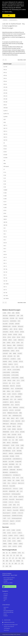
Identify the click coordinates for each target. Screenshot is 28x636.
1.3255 (20, 488)
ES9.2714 (17, 404)
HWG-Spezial (6, 423)
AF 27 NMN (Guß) (6, 450)
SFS (4, 563)
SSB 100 (5, 222)
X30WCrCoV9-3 (6, 367)
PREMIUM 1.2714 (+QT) (12, 413)
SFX (13, 480)
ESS (16, 318)
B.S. (23, 552)
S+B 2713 (14, 394)
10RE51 (4, 448)
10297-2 (5, 546)
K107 (19, 321)
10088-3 (5, 543)
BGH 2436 (5, 315)
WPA (18, 356)
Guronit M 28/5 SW (7, 458)
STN (22, 563)
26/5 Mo (10, 448)
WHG (4, 396)
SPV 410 (5, 96)
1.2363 (9, 429)
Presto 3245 (12, 485)
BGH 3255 (5, 491)
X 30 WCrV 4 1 (20, 345)
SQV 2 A (5, 131)
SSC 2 (5, 234)
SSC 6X (5, 254)
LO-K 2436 (11, 323)
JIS (6, 552)
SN (9, 563)
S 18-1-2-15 (12, 523)
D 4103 (19, 546)
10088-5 (10, 543)
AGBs (5, 609)
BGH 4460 (19, 450)
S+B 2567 (20, 353)
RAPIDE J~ (22, 510)
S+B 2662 (15, 361)
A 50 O (12, 421)
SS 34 (5, 175)
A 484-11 (5, 538)
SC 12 (13, 383)
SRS (4, 160)
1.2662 (18, 358)
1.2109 (22, 380)
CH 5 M (12, 431)
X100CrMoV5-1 (6, 445)
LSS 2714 (11, 410)
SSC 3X (5, 242)
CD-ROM (5, 581)
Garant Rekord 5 (6, 494)
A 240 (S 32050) (6, 372)
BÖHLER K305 (6, 431)
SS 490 (5, 198)
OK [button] (9, 15)
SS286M (5, 190)
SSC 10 (5, 257)
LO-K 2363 (14, 434)
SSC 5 (5, 248)
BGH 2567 (21, 348)
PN (22, 560)
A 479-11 (16, 535)
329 (14, 448)
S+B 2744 (9, 426)
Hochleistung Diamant (16, 518)
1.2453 (4, 480)
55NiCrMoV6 (5, 385)
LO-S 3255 (5, 499)
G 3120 (8, 532)
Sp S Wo (5, 66)
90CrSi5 (9, 380)
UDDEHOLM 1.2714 (17, 415)
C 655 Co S (14, 483)
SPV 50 (5, 84)
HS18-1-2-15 (5, 521)
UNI (10, 566)
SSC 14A (5, 278)
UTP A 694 (10, 356)
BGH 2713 (12, 385)
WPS (8, 396)
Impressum (6, 607)
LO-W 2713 (17, 391)
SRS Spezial (6, 166)
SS (4, 169)
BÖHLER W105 (6, 350)
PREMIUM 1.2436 (6, 326)
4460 (22, 448)
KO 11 (4, 510)
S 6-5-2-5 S (15, 488)
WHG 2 (12, 418)
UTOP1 (18, 342)
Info (4, 600)
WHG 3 (14, 426)
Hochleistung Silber (16, 494)
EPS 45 (17, 350)
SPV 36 (5, 75)
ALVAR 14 (20, 399)
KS (9, 552)
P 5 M (4, 437)
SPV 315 (5, 90)
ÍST (10, 558)
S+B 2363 (5, 440)
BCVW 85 (5, 361)
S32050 (21, 377)
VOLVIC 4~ (10, 364)
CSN (7, 555)
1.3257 (4, 518)
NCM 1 (4, 394)
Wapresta (9, 345)
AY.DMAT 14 (5, 402)
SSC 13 (5, 266)
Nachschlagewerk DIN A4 (9, 577)
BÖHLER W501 (6, 388)
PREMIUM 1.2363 (11, 437)
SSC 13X (5, 272)
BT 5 (18, 504)
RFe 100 (21, 367)
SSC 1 (5, 228)
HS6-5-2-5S (5, 485)
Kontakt (5, 614)
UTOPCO (5, 364)
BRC (18, 491)
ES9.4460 (12, 456)
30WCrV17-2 (10, 348)
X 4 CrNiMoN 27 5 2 (7, 475)
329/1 (18, 448)
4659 (18, 538)
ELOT (17, 555)
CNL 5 (12, 404)
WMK (14, 345)
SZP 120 (21, 361)
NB (3, 560)
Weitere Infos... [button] (8, 11)
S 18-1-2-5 (11, 502)
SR (4, 143)
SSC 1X (5, 231)
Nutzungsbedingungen (8, 610)
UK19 (11, 329)
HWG (4, 391)
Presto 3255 (11, 499)
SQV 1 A (5, 125)
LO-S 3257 (18, 521)
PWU (4, 426)
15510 (9, 546)
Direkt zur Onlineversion (10, 586)
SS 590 (5, 207)
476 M (9, 313)
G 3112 (13, 538)
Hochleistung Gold (7, 507)
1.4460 (22, 445)
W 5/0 (4, 345)
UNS (9, 538)
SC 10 (18, 380)
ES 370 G (5, 407)
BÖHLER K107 (12, 315)
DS (14, 555)
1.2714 (12, 396)
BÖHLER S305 (12, 491)
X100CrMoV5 (15, 442)
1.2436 (4, 313)
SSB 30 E (5, 216)
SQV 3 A (5, 137)
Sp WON (5, 116)
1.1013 (12, 367)
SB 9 (17, 464)
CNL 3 (12, 388)
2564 (4, 342)
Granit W (21, 318)
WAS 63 (8, 442)
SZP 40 (4, 356)
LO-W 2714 (5, 410)
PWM (20, 413)
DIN (4, 552)
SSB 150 (5, 225)
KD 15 (11, 496)
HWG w (8, 391)
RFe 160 (9, 369)
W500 (8, 418)
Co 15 (9, 518)
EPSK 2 (10, 361)
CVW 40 (8, 342)
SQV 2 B (5, 134)
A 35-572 (15, 546)
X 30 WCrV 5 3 (6, 358)
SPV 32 (5, 72)
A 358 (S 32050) (6, 375)
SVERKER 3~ (5, 329)
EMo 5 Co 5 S (21, 483)
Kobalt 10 (9, 510)
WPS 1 (17, 418)
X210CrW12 (5, 331)
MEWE (14, 353)
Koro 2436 (5, 323)
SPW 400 (5, 107)
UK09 (4, 442)
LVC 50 (19, 434)
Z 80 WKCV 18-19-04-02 (17, 515)
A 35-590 (18, 530)
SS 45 (5, 181)
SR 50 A (5, 146)
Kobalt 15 (12, 521)
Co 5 (21, 491)
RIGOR (20, 437)
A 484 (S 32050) (15, 377)
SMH (17, 440)
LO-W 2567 (5, 353)
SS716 (5, 210)
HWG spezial (13, 423)
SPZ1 (5, 119)
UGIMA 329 (5, 469)
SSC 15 (5, 286)
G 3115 (8, 530)
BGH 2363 (19, 429)
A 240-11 (20, 532)
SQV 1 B (5, 128)
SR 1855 (5, 154)
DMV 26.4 (11, 453)
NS (14, 560)
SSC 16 (5, 289)
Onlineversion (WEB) (8, 582)
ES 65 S (4, 434)
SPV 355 (5, 93)
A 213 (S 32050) (16, 369)
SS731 (5, 213)
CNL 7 (23, 421)
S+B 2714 (5, 415)
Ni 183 (9, 394)
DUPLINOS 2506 (18, 453)
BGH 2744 (18, 421)
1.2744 (21, 418)
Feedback (6, 615)
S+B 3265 (14, 513)
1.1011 (4, 369)
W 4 (22, 342)
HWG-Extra (15, 407)
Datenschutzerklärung (8, 612)
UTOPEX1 (20, 394)
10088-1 (19, 541)
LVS (16, 558)
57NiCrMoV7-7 (6, 421)
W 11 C (16, 364)
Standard (5, 504)
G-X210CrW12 (13, 321)
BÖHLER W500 (6, 404)
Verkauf (5, 597)
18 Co (9, 483)
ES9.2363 (22, 431)
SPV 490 (5, 102)
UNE (7, 566)
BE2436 (17, 313)
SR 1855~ (6, 157)
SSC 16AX (6, 295)
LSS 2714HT (17, 410)
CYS (11, 555)
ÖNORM (18, 560)
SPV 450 (5, 99)
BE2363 (14, 429)
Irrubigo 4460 (18, 461)
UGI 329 (4, 467)
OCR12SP (17, 323)
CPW (22, 315)
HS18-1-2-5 (5, 496)
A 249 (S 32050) (15, 372)
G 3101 (14, 541)
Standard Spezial (6, 515)
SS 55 (5, 187)
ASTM (19, 552)
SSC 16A (5, 292)
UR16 (4, 418)
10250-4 (15, 543)
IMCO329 (5, 461)
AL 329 (13, 450)
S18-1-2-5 (17, 502)
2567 (16, 348)
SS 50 (5, 184)
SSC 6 (5, 251)
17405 (4, 532)
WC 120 (15, 329)
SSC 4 (5, 245)
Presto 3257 (5, 523)
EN (21, 555)
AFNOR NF (14, 552)
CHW (18, 315)
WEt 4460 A (19, 469)
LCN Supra (20, 423)
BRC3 (14, 504)
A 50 (15, 399)
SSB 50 (5, 219)
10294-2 (20, 543)
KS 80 (14, 380)
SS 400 (5, 195)
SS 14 (5, 172)
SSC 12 (5, 263)
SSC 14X (5, 281)
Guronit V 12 (5, 321)
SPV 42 (5, 78)
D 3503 (9, 541)
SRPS (16, 563)
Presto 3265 (15, 510)
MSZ (23, 558)
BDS (4, 555)
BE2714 (11, 402)
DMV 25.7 (5, 453)
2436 (13, 313)
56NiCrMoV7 (5, 399)
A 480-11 (22, 535)
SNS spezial (20, 326)
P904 (17, 367)
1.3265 (10, 504)
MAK (10, 353)
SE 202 (4, 541)
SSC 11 (5, 260)
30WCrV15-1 (21, 340)
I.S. (7, 558)
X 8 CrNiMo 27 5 (16, 475)
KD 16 (21, 507)
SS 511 (5, 201)
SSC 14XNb (6, 283)
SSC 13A (5, 269)
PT (16, 437)
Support (5, 598)
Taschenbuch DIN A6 (8, 579)
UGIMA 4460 (12, 469)
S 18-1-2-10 (20, 513)
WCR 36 (20, 329)
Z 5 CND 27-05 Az (7, 477)
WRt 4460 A (5, 472)
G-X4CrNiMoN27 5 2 (17, 458)
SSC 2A (5, 237)
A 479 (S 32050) (15, 375)
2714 (11, 399)
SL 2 (10, 440)
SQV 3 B (5, 140)
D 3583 (13, 530)
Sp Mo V (21, 440)
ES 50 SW (12, 318)
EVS (4, 558)
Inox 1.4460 (11, 461)
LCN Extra (22, 407)
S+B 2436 (14, 326)
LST (13, 558)
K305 (9, 434)
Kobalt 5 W (21, 496)
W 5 (14, 356)
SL (6, 563)
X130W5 (18, 480)
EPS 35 (13, 342)
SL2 (13, 440)
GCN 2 (10, 407)
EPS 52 (17, 431)
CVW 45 (12, 350)
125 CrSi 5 (5, 383)
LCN (13, 391)
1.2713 (18, 383)
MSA (20, 558)
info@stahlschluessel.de (9, 622)
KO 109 (15, 496)
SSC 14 (5, 275)
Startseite (6, 593)
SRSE (5, 163)
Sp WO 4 (5, 110)
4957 (4, 530)
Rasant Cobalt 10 (6, 513)
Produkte (5, 595)
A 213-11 (14, 532)
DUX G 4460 (5, 456)
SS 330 (5, 193)
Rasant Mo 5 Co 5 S (7, 488)
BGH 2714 (17, 402)
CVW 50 (9, 480)
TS (3, 566)
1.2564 (14, 340)
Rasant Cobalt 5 (19, 499)
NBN (7, 560)
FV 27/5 (17, 456)
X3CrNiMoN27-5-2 (14, 472)
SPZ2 (5, 122)
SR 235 (5, 149)
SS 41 (5, 178)
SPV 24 (5, 69)
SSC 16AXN (6, 298)
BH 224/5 (18, 385)
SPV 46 (5, 81)
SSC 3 (5, 239)
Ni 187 (4, 413)
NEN (11, 560)
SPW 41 (5, 104)
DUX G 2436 (5, 318)
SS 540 (5, 204)
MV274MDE (11, 464)
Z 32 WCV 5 (13, 358)
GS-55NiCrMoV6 (18, 388)
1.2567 (4, 348)
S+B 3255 (5, 502)
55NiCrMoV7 (18, 396)
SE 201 (22, 538)
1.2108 (4, 380)
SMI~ (10, 415)
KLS (10, 383)
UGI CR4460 (16, 467)
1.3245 (4, 483)
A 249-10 (5, 535)
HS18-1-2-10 (15, 507)
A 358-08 (10, 535)
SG (20, 464)
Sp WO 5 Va (6, 113)
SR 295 (5, 151)
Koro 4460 (5, 464)
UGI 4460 (10, 467)
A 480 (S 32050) (6, 377)
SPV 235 (5, 87)
